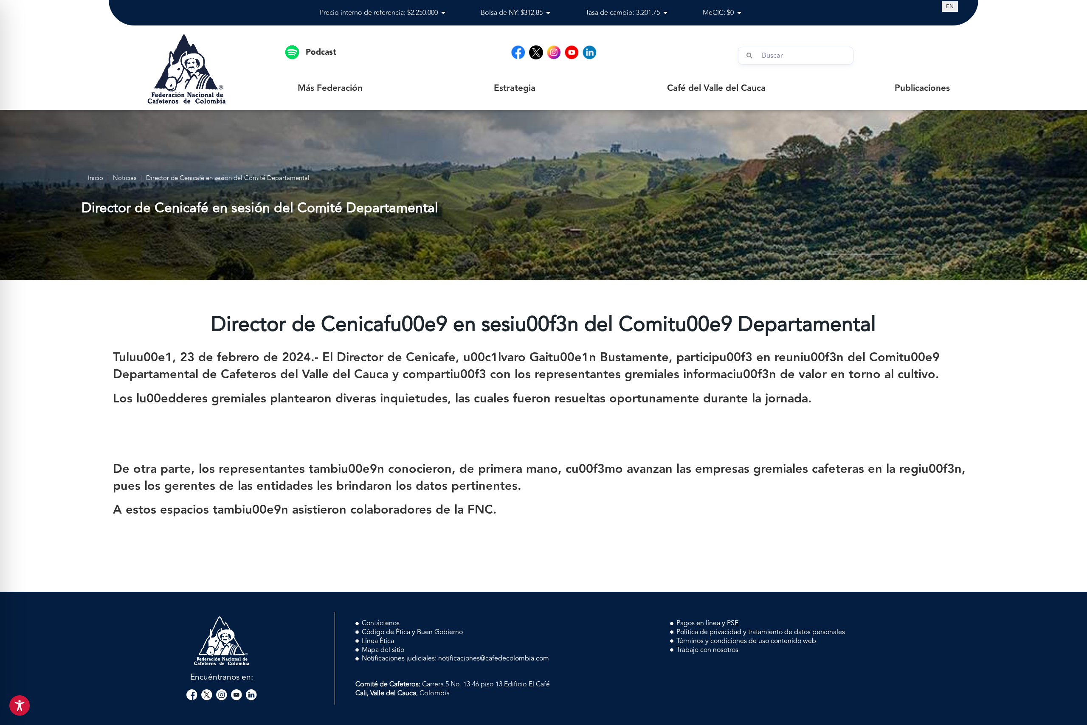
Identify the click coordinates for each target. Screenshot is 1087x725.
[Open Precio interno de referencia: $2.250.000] (443, 12)
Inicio (95, 178)
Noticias (124, 178)
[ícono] (536, 52)
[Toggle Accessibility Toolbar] (19, 705)
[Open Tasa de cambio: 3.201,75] (665, 12)
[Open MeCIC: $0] (739, 12)
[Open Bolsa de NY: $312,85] (548, 12)
